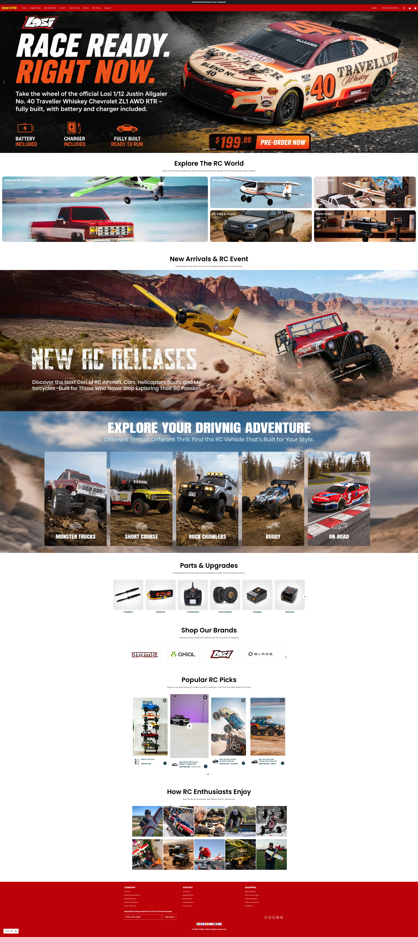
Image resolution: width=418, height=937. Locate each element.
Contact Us (186, 892)
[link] (107, 8)
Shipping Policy (188, 895)
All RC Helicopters (251, 899)
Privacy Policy (187, 906)
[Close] (16, 931)
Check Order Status (131, 902)
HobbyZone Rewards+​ (132, 895)
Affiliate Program (130, 899)
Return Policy (187, 899)
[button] (404, 8)
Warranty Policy (188, 902)
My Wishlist (248, 906)
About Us (127, 892)
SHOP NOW (9, 184)
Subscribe (169, 917)
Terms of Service (130, 906)
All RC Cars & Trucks (252, 895)
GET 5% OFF (9, 931)
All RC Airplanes (250, 892)
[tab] (203, 149)
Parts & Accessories (252, 902)
